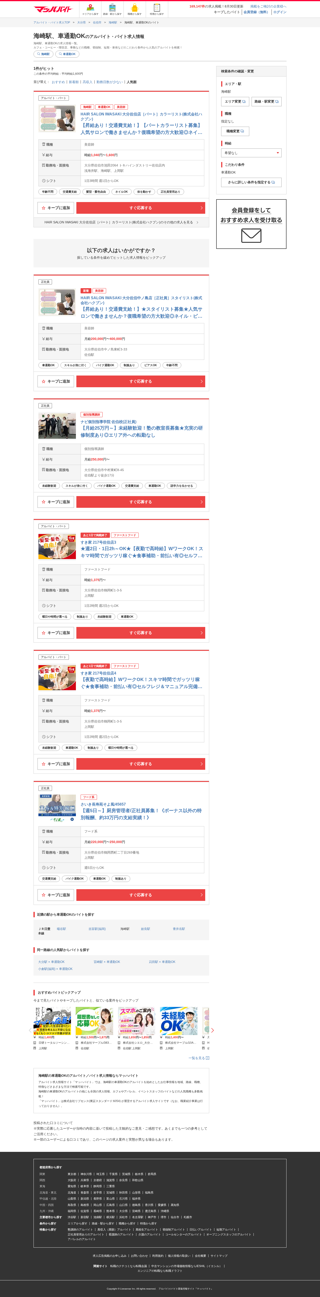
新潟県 (85, 1198)
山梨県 (72, 1198)
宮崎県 (136, 1211)
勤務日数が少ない (110, 82)
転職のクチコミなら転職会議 (128, 1266)
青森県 (85, 1192)
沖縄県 (165, 1211)
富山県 (110, 1198)
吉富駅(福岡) (97, 929)
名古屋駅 (137, 1217)
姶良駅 (145, 929)
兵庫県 (85, 1180)
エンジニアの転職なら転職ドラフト (160, 1270)
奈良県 (123, 1180)
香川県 (149, 1205)
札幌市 (188, 1217)
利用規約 (158, 1255)
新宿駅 (85, 1217)
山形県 (136, 1192)
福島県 (149, 1192)
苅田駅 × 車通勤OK (162, 962)
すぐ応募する (141, 208)
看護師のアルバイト (121, 1234)
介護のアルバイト (149, 1234)
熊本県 (110, 1211)
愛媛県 (162, 1205)
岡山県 (97, 1205)
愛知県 (72, 1186)
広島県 (110, 1205)
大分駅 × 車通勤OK (51, 962)
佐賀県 (85, 1211)
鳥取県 (72, 1205)
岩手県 (97, 1192)
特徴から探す (148, 1223)
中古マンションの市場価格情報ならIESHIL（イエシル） (186, 1266)
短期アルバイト (226, 1229)
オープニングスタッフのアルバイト (228, 1234)
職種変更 (233, 131)
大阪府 (72, 1180)
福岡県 (72, 1211)
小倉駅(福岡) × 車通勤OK (55, 969)
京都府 (97, 1180)
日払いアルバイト (201, 1229)
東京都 (72, 1174)
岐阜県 (85, 1186)
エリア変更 (233, 101)
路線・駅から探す (103, 1223)
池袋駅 (97, 1217)
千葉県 (113, 1174)
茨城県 (126, 1174)
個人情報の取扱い (179, 1255)
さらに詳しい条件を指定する (249, 182)
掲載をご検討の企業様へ (268, 6)
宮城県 (110, 1192)
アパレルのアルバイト (82, 1239)
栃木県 (139, 1174)
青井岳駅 (179, 929)
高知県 (175, 1205)
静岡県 (97, 1186)
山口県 (123, 1205)
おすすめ (58, 82)
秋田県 (123, 1192)
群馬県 (152, 1174)
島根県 (85, 1205)
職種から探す (127, 1223)
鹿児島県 (150, 1211)
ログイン (280, 12)
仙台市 (175, 1217)
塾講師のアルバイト (80, 1229)
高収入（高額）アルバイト (114, 1229)
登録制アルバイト (174, 1229)
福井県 (136, 1198)
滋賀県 (110, 1180)
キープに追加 (58, 208)
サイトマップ (219, 1255)
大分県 (123, 1211)
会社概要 (200, 1255)
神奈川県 (86, 1174)
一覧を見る (197, 1058)
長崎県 (97, 1211)
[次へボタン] (212, 1031)
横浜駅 (110, 1217)
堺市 (163, 1217)
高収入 (88, 82)
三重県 (110, 1186)
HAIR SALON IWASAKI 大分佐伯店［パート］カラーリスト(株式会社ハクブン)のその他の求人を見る (119, 222)
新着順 (74, 82)
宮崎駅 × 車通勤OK (107, 962)
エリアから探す (77, 1223)
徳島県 (136, 1205)
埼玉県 (100, 1174)
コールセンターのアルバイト (183, 1234)
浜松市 (123, 1217)
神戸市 (152, 1217)
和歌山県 (137, 1180)
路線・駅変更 (264, 101)
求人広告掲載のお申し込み (110, 1255)
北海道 (72, 1192)
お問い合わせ (139, 1255)
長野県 (97, 1198)
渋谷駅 (72, 1217)
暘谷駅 (61, 929)
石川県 (123, 1198)
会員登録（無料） (257, 12)
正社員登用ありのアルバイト (86, 1234)
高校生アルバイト (147, 1229)
